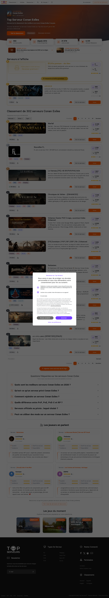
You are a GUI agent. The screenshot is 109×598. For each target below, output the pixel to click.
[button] (54, 296)
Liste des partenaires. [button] (56, 305)
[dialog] (54, 299)
